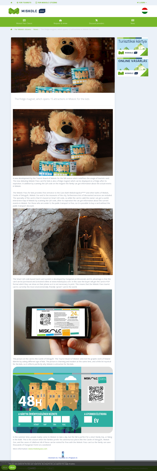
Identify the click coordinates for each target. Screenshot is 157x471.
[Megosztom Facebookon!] (63, 452)
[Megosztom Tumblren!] (63, 456)
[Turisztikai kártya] (132, 46)
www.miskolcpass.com (37, 448)
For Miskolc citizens (47, 2)
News (35, 29)
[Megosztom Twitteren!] (63, 454)
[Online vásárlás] (132, 67)
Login (142, 2)
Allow (12, 467)
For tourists (25, 2)
